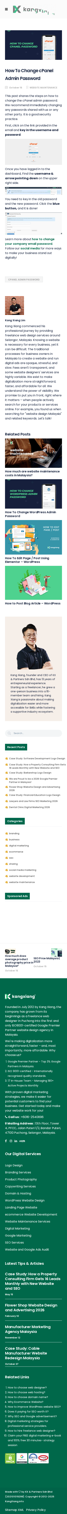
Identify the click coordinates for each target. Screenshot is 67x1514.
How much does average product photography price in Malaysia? (19, 961)
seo (11, 857)
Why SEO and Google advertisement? (32, 1416)
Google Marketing (18, 1235)
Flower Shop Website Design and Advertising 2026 (34, 788)
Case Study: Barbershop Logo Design (30, 772)
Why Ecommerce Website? (25, 1402)
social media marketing (22, 870)
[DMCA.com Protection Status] (10, 1458)
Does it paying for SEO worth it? (28, 1411)
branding (14, 833)
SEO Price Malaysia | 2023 (47, 959)
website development (22, 876)
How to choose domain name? (28, 1397)
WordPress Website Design (24, 1200)
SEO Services (14, 1242)
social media (30, 248)
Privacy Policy (36, 1510)
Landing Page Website (21, 1207)
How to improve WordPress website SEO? (34, 1407)
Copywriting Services (20, 1186)
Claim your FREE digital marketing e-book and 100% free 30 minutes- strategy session (34, 1440)
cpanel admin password (24, 279)
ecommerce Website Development (31, 1214)
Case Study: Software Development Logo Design (37, 758)
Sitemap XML (14, 1510)
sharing (13, 863)
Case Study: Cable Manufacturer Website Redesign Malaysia (26, 1353)
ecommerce (16, 851)
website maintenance (43, 87)
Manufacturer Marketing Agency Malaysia (27, 1329)
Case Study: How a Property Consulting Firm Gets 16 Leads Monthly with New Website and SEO (37, 766)
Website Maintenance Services (27, 1221)
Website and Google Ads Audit (27, 1249)
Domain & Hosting (18, 1193)
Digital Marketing (17, 1228)
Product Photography (21, 1179)
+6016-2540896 (32, 1117)
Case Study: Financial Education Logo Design (34, 795)
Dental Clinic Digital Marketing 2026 (29, 807)
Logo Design (14, 1165)
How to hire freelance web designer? (31, 1431)
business (14, 839)
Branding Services (18, 1172)
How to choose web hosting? (26, 1392)
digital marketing (19, 845)
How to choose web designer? (27, 1387)
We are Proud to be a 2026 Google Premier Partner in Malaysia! (33, 780)
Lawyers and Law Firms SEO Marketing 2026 (33, 801)
